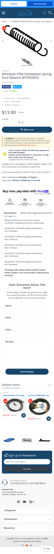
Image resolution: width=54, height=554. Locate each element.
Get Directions (40, 4)
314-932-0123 (18, 483)
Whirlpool (5, 71)
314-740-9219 (37, 483)
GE (29, 392)
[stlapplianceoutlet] (25, 13)
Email (8, 318)
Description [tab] (10, 212)
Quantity (5, 119)
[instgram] (18, 502)
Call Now (13, 4)
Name (8, 306)
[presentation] (48, 385)
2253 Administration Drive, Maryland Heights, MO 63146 (14, 493)
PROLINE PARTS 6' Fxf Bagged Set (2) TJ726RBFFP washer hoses (14, 396)
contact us (46, 172)
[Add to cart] (23, 415)
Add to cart (28, 129)
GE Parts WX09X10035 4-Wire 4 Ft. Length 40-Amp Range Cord (39, 396)
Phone (8, 329)
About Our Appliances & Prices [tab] (37, 212)
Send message (27, 371)
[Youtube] (24, 502)
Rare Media (36, 541)
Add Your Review (8, 82)
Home (4, 21)
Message (9, 342)
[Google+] (31, 501)
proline (5, 392)
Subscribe (27, 469)
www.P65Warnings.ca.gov (26, 145)
